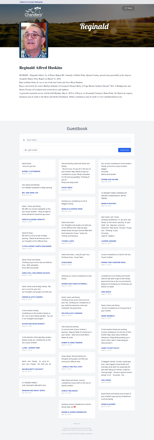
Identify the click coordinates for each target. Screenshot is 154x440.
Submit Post (124, 150)
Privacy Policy (70, 430)
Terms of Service (83, 430)
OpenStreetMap (79, 434)
